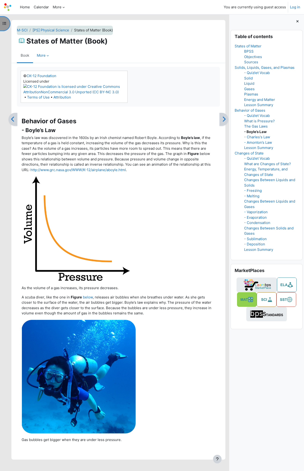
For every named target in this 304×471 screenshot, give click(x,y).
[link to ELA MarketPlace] (287, 285)
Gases (249, 89)
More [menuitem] (57, 7)
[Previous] (13, 119)
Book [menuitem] (25, 55)
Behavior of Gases (250, 110)
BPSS (249, 51)
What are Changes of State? (267, 164)
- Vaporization (256, 212)
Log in (295, 7)
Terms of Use (38, 97)
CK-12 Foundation (41, 76)
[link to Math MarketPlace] (247, 299)
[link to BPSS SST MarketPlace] (286, 299)
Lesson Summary (258, 105)
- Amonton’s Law (258, 142)
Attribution (62, 97)
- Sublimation (255, 239)
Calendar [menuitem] (41, 7)
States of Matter (248, 46)
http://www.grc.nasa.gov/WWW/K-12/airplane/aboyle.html (78, 170)
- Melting (251, 196)
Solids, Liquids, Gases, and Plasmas (264, 67)
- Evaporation (255, 217)
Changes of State (249, 153)
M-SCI (22, 30)
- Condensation (257, 222)
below (88, 297)
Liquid (249, 83)
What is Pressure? (259, 121)
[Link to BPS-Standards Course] (266, 314)
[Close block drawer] (297, 21)
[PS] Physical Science (51, 30)
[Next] (223, 119)
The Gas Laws (256, 126)
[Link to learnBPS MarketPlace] (257, 285)
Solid (248, 78)
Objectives (253, 57)
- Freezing (253, 190)
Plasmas (251, 94)
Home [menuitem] (25, 7)
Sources (251, 62)
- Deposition (254, 244)
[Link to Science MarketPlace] (266, 299)
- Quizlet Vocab (257, 72)
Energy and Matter (259, 99)
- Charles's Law (257, 137)
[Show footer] (217, 459)
